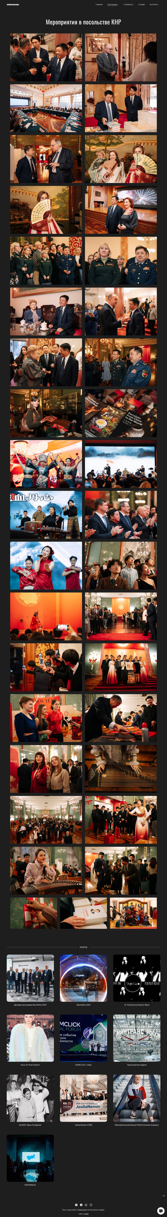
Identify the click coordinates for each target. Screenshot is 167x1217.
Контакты (154, 4)
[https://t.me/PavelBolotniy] (81, 1204)
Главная (99, 4)
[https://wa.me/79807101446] (86, 1204)
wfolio (86, 1214)
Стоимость (128, 4)
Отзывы (141, 4)
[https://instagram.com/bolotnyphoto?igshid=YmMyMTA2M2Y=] (91, 1204)
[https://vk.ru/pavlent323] (76, 1204)
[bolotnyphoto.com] (13, 4)
